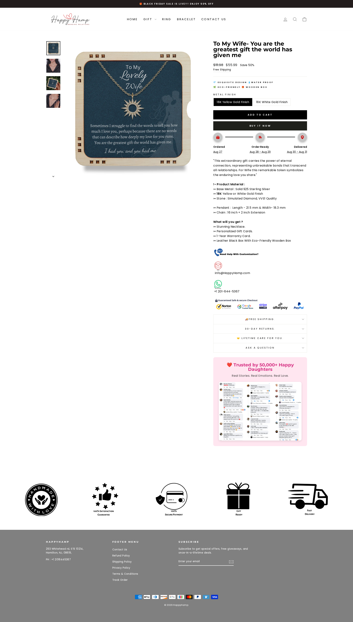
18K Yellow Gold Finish (233, 102)
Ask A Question (260, 347)
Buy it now (260, 126)
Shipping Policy (122, 561)
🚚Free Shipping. (260, 319)
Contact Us (213, 19)
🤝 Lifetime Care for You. (260, 338)
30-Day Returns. (260, 328)
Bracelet (186, 19)
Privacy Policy (121, 568)
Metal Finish (224, 94)
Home (132, 19)
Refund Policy (121, 555)
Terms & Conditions (125, 574)
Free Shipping (222, 69)
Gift (148, 19)
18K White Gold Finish (272, 102)
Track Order (120, 580)
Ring (166, 19)
